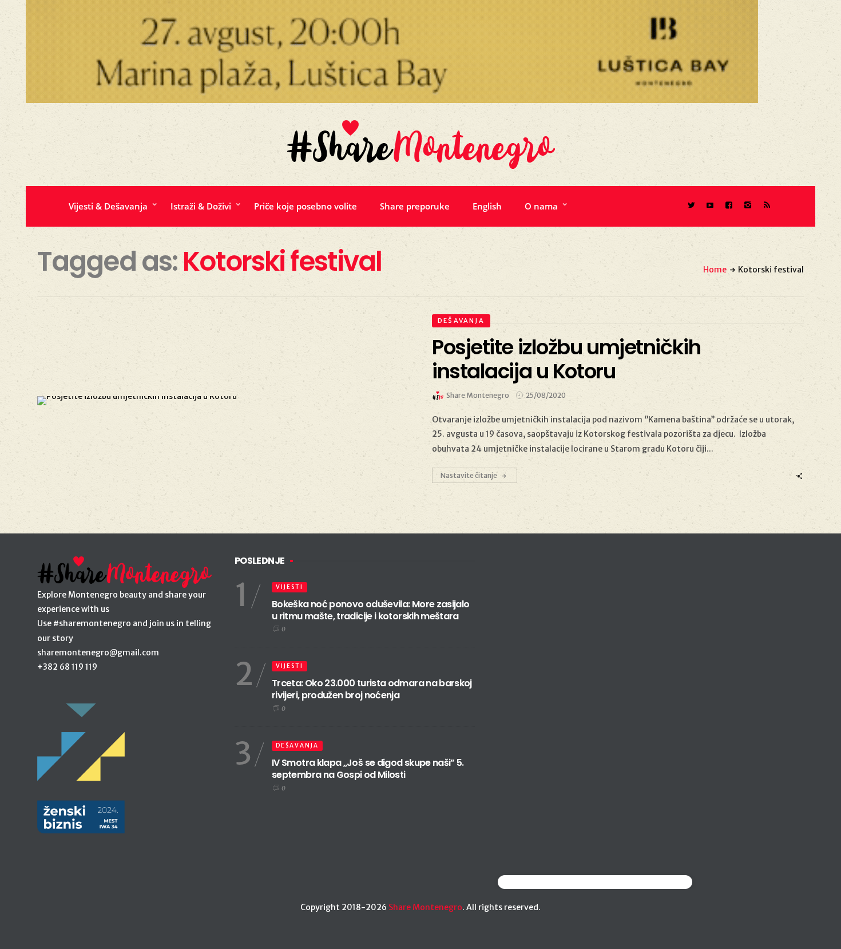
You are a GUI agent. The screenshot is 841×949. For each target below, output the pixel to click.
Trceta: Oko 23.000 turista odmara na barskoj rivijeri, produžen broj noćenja (372, 689)
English (487, 206)
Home (715, 269)
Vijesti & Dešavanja (108, 206)
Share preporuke (415, 206)
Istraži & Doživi (200, 206)
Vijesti (289, 587)
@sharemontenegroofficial (548, 882)
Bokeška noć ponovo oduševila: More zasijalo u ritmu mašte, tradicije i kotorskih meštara (370, 610)
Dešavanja (461, 321)
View (217, 400)
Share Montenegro (425, 907)
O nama (541, 206)
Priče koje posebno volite (305, 206)
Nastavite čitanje (469, 475)
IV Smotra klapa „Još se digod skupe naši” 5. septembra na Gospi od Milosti (368, 768)
